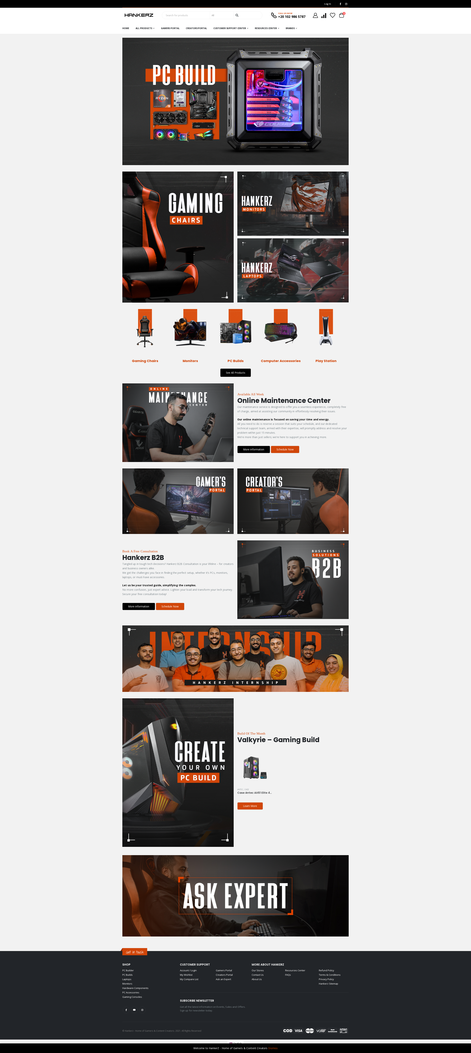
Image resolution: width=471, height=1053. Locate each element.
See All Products (235, 372)
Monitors (127, 983)
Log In (327, 3)
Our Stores (258, 970)
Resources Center (266, 28)
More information (253, 449)
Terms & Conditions (330, 974)
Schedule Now (285, 449)
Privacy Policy (326, 979)
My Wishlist (186, 974)
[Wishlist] (332, 15)
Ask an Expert (223, 979)
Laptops (126, 979)
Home (125, 28)
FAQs (288, 974)
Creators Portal (196, 28)
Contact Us (258, 974)
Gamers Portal (170, 28)
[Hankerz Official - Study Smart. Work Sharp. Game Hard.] (138, 15)
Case (246, 789)
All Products (144, 28)
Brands (290, 28)
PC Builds (127, 974)
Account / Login (188, 970)
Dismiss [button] (273, 1048)
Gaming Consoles (132, 997)
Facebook (126, 1010)
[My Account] (315, 15)
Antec (240, 789)
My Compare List (189, 979)
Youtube (134, 1010)
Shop (126, 964)
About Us (257, 979)
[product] (254, 767)
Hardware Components (135, 988)
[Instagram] (346, 3)
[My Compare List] (324, 15)
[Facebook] (340, 3)
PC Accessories (130, 992)
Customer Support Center (229, 28)
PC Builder (128, 970)
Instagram (142, 1010)
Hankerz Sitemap (328, 983)
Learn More (250, 806)
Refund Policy (326, 970)
